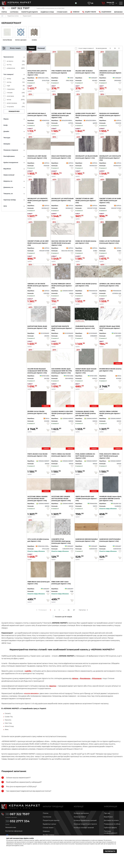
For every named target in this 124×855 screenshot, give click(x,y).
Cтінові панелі (62, 12)
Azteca (75, 678)
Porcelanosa (85, 678)
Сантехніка (14, 12)
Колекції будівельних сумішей (85, 820)
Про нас (107, 813)
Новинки (76, 12)
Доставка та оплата (111, 820)
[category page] (7, 32)
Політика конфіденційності (110, 832)
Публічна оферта (110, 827)
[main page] (16, 3)
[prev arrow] (36, 610)
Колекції (41, 48)
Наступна (82, 610)
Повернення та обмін (112, 824)
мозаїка (34, 40)
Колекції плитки (80, 817)
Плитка (4, 12)
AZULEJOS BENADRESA (31, 693)
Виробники (118, 12)
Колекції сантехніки (81, 813)
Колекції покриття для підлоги (85, 824)
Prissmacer (97, 678)
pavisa (53, 686)
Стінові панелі (48, 827)
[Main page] (20, 806)
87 (74, 610)
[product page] (110, 484)
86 (69, 610)
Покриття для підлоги (29, 12)
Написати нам (10, 827)
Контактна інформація (13, 831)
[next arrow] (87, 610)
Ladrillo (28, 671)
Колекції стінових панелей (84, 827)
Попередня (42, 610)
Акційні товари (90, 12)
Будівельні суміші (47, 12)
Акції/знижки (106, 12)
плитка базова (7, 40)
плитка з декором (20, 40)
